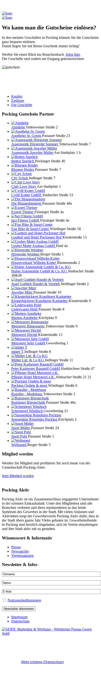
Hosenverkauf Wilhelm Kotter (34, 263)
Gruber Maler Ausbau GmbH (33, 246)
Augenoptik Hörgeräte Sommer (35, 144)
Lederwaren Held (24, 309)
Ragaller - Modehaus (27, 394)
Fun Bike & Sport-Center (30, 229)
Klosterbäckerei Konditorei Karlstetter (40, 301)
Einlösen (17, 101)
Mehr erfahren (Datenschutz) (42, 662)
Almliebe (18, 127)
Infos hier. (73, 54)
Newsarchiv (20, 551)
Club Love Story (24, 186)
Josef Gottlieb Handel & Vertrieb (36, 284)
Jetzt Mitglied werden (18, 476)
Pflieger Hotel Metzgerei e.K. (33, 377)
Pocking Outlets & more (29, 385)
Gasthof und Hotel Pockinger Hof (36, 237)
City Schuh (20, 178)
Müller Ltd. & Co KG (28, 360)
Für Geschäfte (21, 105)
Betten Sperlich (23, 161)
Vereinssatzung (22, 556)
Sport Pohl (19, 436)
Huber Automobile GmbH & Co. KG (39, 271)
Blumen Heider (23, 169)
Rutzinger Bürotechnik (28, 402)
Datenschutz (20, 621)
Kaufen (16, 96)
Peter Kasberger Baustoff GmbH (36, 369)
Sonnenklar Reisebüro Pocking (34, 419)
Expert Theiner (23, 212)
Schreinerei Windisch (27, 411)
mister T (17, 352)
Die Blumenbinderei (26, 203)
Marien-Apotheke (25, 318)
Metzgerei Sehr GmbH (28, 343)
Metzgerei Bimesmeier (28, 326)
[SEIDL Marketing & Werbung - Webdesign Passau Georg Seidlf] (50, 633)
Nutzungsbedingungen (24, 600)
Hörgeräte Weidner (25, 254)
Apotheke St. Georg (26, 136)
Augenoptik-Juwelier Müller (32, 153)
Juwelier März (22, 292)
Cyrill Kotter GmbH (26, 195)
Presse (16, 547)
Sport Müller (21, 428)
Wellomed (19, 445)
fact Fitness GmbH (25, 220)
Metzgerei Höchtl (24, 335)
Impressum (19, 617)
